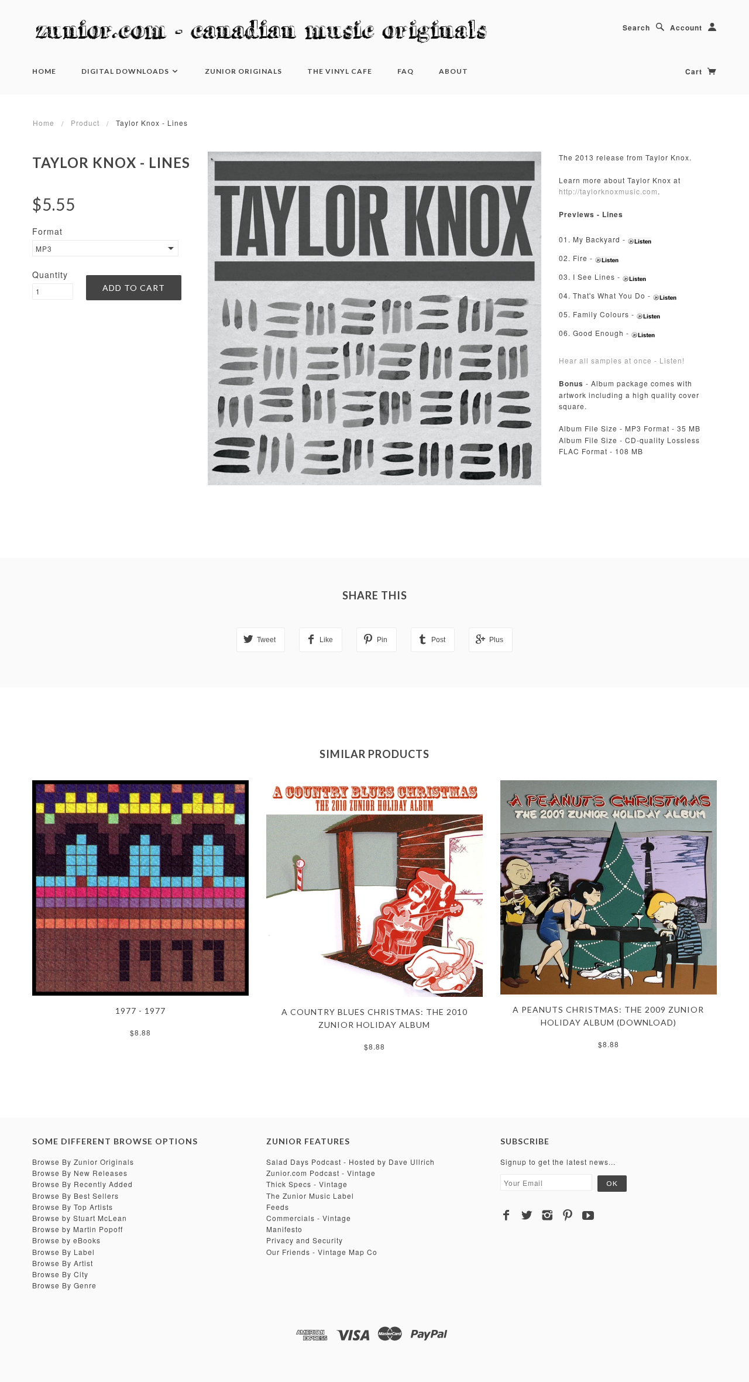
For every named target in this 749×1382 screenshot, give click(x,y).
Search (636, 27)
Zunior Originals (243, 71)
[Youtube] (588, 1215)
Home (44, 71)
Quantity (50, 274)
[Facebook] (506, 1215)
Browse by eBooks (66, 1240)
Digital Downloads (126, 71)
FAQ (405, 71)
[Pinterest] (568, 1215)
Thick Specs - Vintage (307, 1184)
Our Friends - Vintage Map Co (321, 1252)
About (453, 71)
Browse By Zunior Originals (83, 1162)
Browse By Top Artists (72, 1207)
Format (47, 231)
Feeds (277, 1207)
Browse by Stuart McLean (79, 1218)
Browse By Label (63, 1252)
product (85, 123)
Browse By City (60, 1274)
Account (686, 27)
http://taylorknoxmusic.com (608, 191)
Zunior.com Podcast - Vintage (321, 1173)
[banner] (266, 32)
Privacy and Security (304, 1240)
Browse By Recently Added (82, 1184)
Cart (695, 71)
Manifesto (284, 1229)
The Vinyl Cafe (339, 71)
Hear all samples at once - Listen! (622, 360)
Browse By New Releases (80, 1173)
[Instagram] (547, 1215)
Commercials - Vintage (308, 1218)
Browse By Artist (62, 1263)
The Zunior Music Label (310, 1196)
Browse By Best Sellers (75, 1196)
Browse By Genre (64, 1285)
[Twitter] (527, 1215)
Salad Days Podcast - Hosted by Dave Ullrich (350, 1162)
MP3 (44, 248)
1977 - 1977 (140, 1011)
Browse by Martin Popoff (77, 1229)
